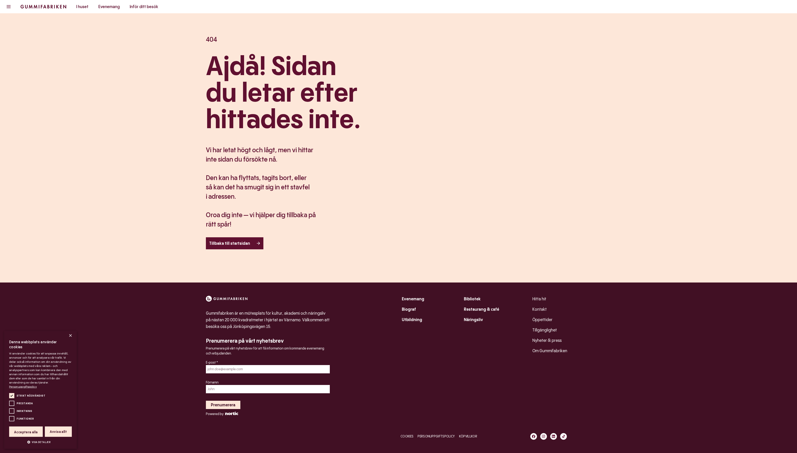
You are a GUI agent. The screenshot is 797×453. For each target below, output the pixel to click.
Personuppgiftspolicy (436, 436)
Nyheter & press (547, 340)
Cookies (407, 436)
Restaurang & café (481, 309)
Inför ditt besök (144, 6)
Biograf (409, 309)
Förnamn (212, 382)
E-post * (212, 362)
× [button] (70, 335)
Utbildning (412, 319)
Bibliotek (472, 298)
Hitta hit (539, 298)
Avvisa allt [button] (58, 432)
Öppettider (542, 319)
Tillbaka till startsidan (229, 243)
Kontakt (539, 309)
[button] (40, 442)
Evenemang (109, 6)
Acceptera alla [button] (26, 432)
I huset (82, 6)
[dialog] (40, 390)
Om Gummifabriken (549, 350)
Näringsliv (473, 319)
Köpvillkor (468, 436)
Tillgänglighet (544, 330)
